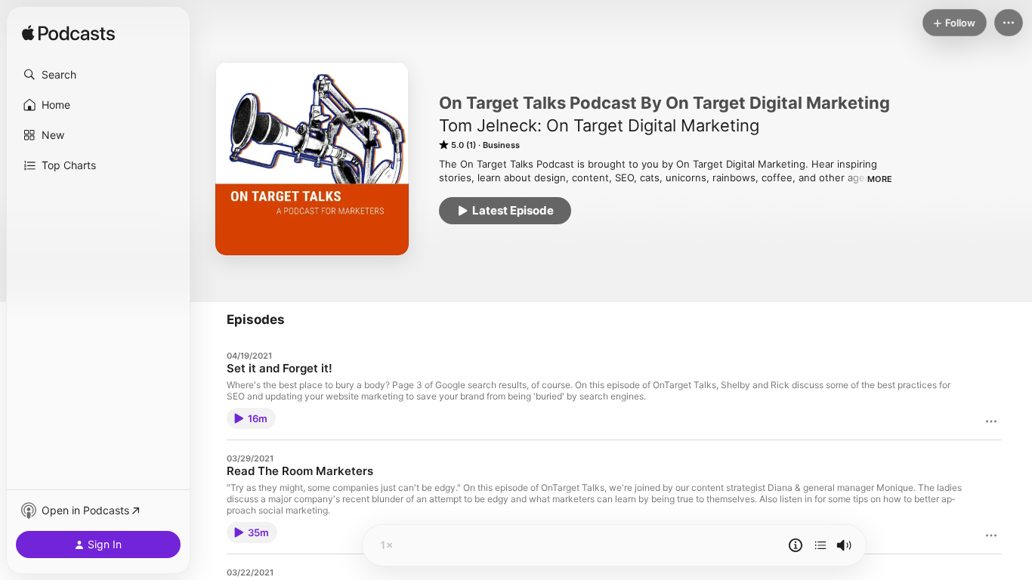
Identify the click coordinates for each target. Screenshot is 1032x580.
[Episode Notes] (795, 545)
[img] (68, 34)
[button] (98, 75)
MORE (879, 179)
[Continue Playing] (820, 545)
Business (501, 145)
